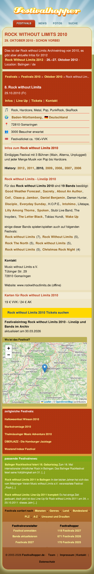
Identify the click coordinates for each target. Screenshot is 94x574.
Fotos (57, 23)
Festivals (24, 23)
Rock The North (16, 243)
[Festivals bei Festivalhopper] (47, 9)
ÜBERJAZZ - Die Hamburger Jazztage (28, 441)
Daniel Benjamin (52, 197)
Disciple (11, 204)
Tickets (36, 100)
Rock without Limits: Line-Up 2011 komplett (32, 494)
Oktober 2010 (53, 76)
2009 (48, 168)
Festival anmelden (24, 530)
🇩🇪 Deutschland (56, 117)
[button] (44, 368)
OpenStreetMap (64, 401)
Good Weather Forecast (22, 191)
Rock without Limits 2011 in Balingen (27, 479)
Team (51, 555)
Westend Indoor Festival (20, 449)
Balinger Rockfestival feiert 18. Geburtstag (31, 464)
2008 (58, 168)
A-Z (35, 516)
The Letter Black (30, 216)
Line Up (22, 100)
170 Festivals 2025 (69, 542)
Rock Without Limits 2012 (24, 59)
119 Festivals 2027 (69, 530)
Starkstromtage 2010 (18, 426)
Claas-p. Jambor (25, 197)
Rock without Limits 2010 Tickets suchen (38, 312)
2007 (68, 168)
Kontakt (51, 100)
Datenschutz (47, 561)
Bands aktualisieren (24, 536)
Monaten (40, 510)
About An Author (69, 191)
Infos (9, 100)
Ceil (8, 197)
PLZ (27, 516)
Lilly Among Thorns (20, 210)
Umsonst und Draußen (56, 516)
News (42, 23)
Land (66, 510)
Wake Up (71, 216)
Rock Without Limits (57, 237)
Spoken (43, 210)
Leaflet (47, 401)
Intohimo (69, 204)
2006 (77, 168)
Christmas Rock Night (58, 249)
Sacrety (48, 191)
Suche (73, 23)
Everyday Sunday (33, 204)
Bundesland (80, 510)
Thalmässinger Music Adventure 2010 (28, 434)
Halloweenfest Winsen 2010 (22, 419)
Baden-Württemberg (27, 117)
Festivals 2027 (25, 542)
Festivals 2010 (30, 76)
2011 (30, 168)
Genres (54, 510)
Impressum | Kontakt (73, 555)
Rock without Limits (20, 237)
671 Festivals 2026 (69, 536)
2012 (20, 168)
